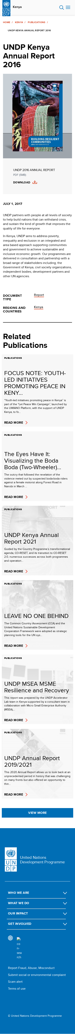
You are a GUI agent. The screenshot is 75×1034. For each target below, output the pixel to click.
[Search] (19, 948)
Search (61, 7)
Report (39, 295)
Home (6, 22)
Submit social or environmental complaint (37, 975)
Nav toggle (68, 7)
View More (37, 812)
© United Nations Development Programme (35, 1016)
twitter (16, 999)
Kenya (17, 7)
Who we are (18, 892)
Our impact (18, 913)
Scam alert (15, 981)
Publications (36, 22)
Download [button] (21, 182)
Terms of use (17, 988)
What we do (18, 903)
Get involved (19, 923)
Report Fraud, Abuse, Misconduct (31, 968)
